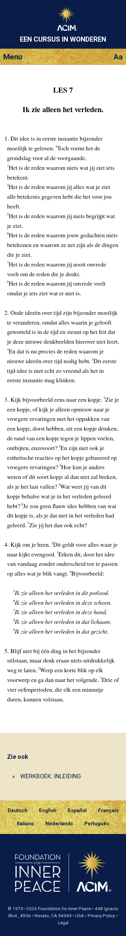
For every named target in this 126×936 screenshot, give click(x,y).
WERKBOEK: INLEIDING (50, 776)
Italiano (25, 824)
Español (77, 810)
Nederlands (59, 824)
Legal (63, 922)
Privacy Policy (101, 915)
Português (96, 824)
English (47, 810)
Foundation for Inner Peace (64, 908)
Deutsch (18, 810)
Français (108, 810)
